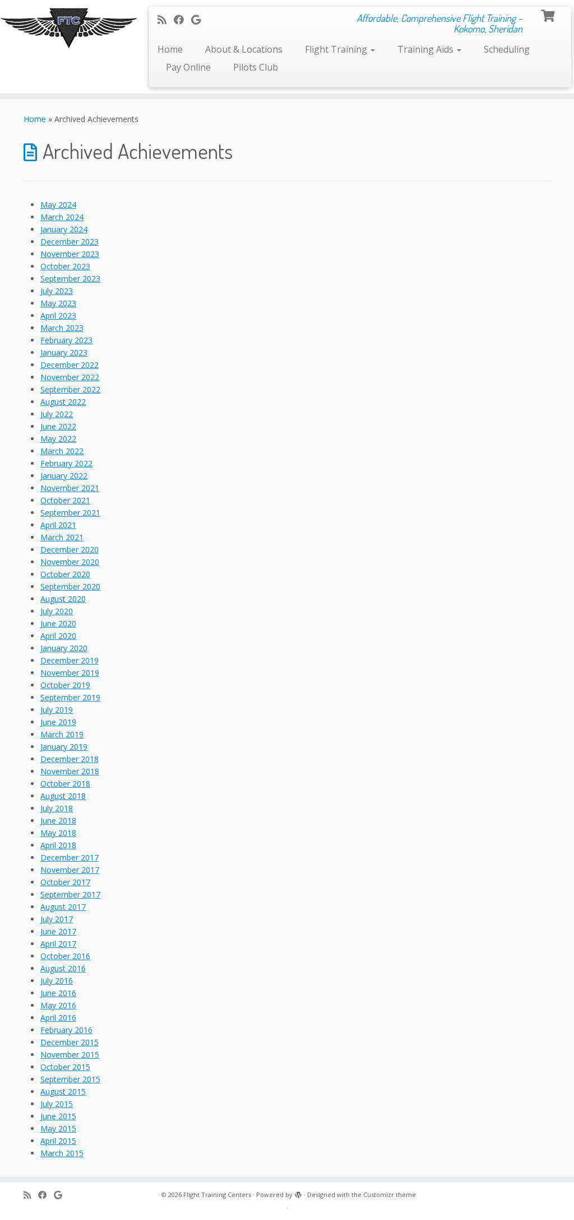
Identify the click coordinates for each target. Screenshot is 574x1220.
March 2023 (62, 327)
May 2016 (58, 1005)
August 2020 (63, 598)
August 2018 (63, 796)
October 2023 (65, 266)
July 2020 (56, 611)
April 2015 (58, 1140)
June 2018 (58, 820)
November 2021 (69, 488)
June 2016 (58, 993)
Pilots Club (255, 67)
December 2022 (69, 364)
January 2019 (63, 746)
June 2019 (58, 722)
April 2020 (58, 635)
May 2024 (58, 204)
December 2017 (69, 857)
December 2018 (69, 759)
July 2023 (56, 291)
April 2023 (58, 315)
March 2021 (62, 537)
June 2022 (58, 426)
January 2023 (63, 352)
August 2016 (63, 968)
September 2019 (70, 697)
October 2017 (65, 882)
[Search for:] (299, 66)
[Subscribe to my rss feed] (166, 19)
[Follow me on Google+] (199, 19)
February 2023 (66, 340)
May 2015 (58, 1128)
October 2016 (65, 956)
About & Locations (244, 49)
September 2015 (70, 1079)
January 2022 (63, 475)
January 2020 (63, 648)
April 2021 (58, 525)
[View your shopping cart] (549, 14)
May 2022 (58, 438)
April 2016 (58, 1017)
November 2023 (69, 254)
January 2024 (63, 229)
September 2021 (70, 512)
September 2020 (70, 586)
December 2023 (69, 241)
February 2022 (66, 463)
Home (170, 49)
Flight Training (337, 49)
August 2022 (63, 401)
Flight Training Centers (217, 1194)
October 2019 (65, 685)
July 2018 (56, 808)
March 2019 (62, 734)
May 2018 (58, 833)
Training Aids (426, 49)
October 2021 (65, 500)
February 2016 (66, 1030)
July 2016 (56, 980)
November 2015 (69, 1054)
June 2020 (58, 623)
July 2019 (56, 709)
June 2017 (58, 931)
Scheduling (507, 49)
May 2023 (58, 303)
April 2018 (58, 845)
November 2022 (69, 377)
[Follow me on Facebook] (182, 19)
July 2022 (56, 414)
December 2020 (69, 549)
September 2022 (70, 389)
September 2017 (70, 894)
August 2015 (63, 1091)
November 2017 (69, 869)
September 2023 (70, 278)
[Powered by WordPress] (298, 1192)
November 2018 (69, 771)
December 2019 (69, 660)
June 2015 (58, 1116)
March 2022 (62, 451)
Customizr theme (389, 1194)
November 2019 (69, 672)
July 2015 (56, 1104)
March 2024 (62, 217)
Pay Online (188, 67)
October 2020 (65, 574)
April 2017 (58, 943)
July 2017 (56, 919)
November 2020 (69, 562)
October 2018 (65, 783)
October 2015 (65, 1067)
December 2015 (69, 1042)
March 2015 (62, 1153)
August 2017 (63, 906)
